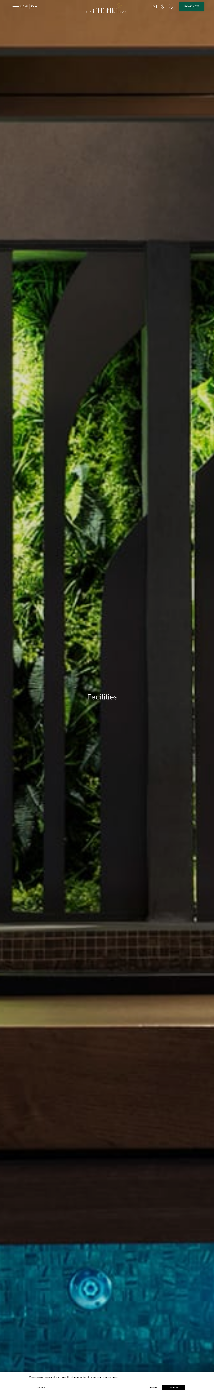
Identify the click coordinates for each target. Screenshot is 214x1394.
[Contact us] (155, 6)
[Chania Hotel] (107, 8)
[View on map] (163, 6)
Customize (153, 1387)
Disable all (40, 1387)
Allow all (174, 1387)
